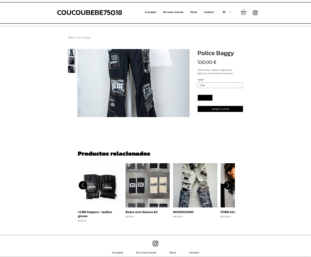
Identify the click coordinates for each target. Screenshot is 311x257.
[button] (247, 12)
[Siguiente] (228, 185)
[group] (155, 193)
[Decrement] (200, 98)
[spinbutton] (205, 98)
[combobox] (220, 85)
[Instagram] (255, 13)
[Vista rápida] (100, 185)
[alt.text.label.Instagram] (155, 243)
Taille (201, 79)
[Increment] (210, 98)
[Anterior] (83, 185)
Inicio (71, 37)
